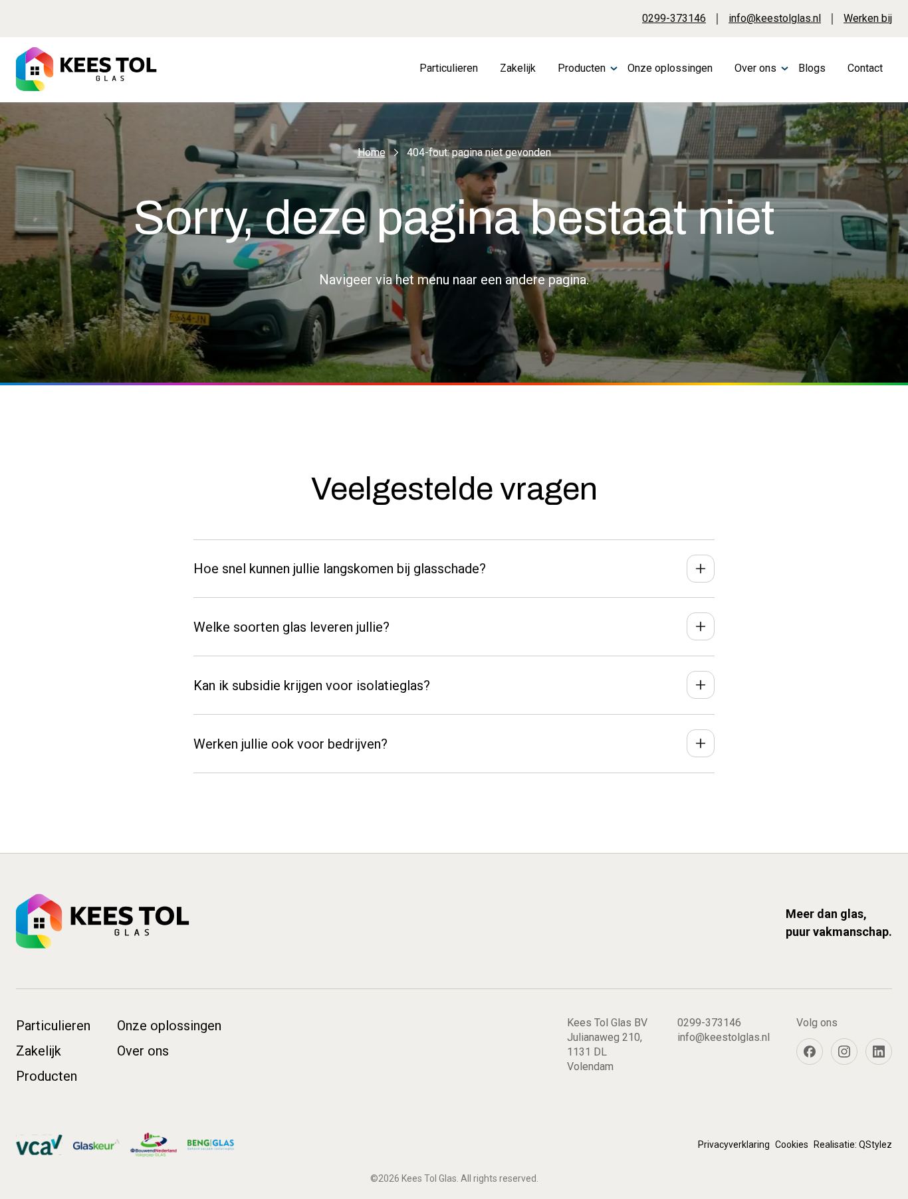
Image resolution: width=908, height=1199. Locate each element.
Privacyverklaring (734, 1144)
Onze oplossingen (670, 68)
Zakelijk (518, 68)
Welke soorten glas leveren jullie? (291, 627)
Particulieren (448, 68)
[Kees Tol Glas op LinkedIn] (878, 1051)
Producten (582, 68)
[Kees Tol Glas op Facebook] (809, 1051)
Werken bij (868, 18)
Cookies (791, 1144)
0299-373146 (674, 18)
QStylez (875, 1144)
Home (372, 152)
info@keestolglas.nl (775, 18)
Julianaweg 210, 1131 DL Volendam (604, 1052)
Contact (865, 68)
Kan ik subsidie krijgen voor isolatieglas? (311, 685)
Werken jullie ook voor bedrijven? (290, 744)
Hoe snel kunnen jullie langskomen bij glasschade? (339, 569)
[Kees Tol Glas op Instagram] (844, 1051)
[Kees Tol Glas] (86, 69)
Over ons (755, 68)
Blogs (812, 68)
